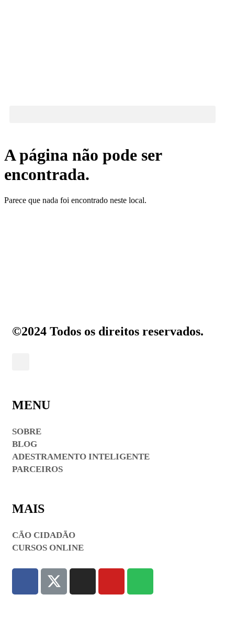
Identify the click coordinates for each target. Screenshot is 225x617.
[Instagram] (83, 581)
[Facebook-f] (25, 581)
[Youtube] (111, 581)
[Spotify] (140, 581)
